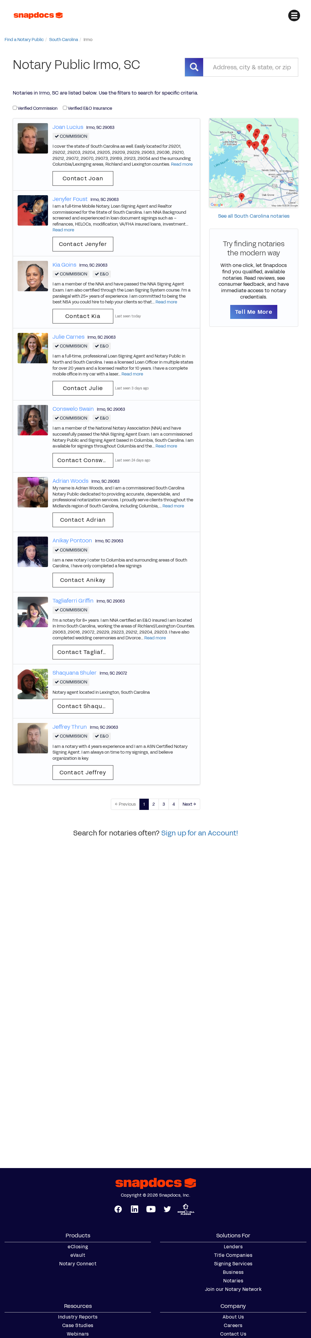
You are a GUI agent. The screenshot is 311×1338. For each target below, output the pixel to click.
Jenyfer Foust (70, 199)
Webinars (78, 1334)
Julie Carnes (68, 337)
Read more (182, 164)
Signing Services (233, 1264)
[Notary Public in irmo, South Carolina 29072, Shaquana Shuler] (33, 683)
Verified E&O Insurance (89, 108)
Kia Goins (64, 265)
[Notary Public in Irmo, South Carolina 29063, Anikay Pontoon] (33, 551)
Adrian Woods (70, 481)
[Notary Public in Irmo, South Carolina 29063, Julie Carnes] (33, 347)
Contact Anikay (83, 580)
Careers (233, 1325)
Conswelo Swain (73, 409)
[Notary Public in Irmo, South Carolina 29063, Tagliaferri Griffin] (33, 611)
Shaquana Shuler (75, 673)
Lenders (233, 1247)
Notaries (233, 1281)
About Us (233, 1317)
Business (233, 1272)
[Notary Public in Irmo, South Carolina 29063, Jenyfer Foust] (33, 209)
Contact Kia (83, 316)
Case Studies (78, 1325)
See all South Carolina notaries (253, 216)
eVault (77, 1255)
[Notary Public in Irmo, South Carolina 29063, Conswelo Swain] (33, 419)
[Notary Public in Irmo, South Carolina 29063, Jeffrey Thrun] (33, 738)
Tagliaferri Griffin (73, 601)
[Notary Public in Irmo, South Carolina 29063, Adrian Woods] (33, 491)
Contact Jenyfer (83, 244)
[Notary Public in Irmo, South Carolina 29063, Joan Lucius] (33, 137)
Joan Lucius (68, 127)
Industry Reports (77, 1317)
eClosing (78, 1247)
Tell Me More (253, 312)
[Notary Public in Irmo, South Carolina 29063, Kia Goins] (33, 275)
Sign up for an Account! (199, 833)
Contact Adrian (83, 520)
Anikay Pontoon (72, 541)
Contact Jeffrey (83, 772)
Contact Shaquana (85, 706)
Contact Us (233, 1334)
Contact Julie (83, 388)
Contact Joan (83, 178)
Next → (189, 804)
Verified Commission (37, 108)
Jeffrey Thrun (70, 727)
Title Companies (233, 1255)
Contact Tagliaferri (85, 652)
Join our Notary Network (233, 1289)
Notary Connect (77, 1264)
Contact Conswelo (84, 460)
